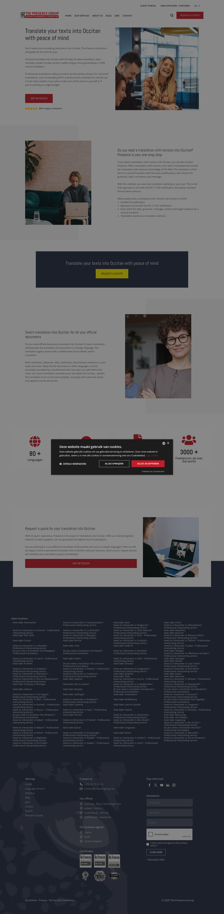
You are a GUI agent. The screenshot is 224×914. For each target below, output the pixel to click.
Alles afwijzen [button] (114, 463)
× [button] (168, 443)
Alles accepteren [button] (148, 463)
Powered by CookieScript (153, 471)
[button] (72, 463)
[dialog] (112, 457)
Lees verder (152, 455)
